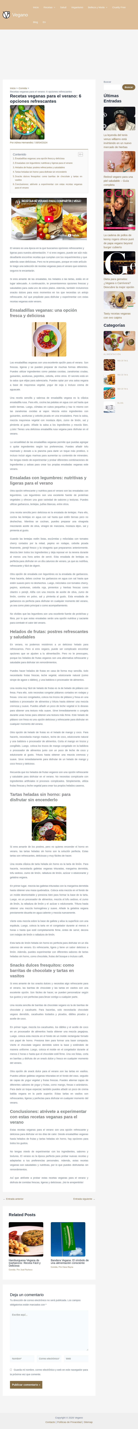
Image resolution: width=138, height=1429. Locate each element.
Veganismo (77, 7)
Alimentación (112, 354)
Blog (35, 22)
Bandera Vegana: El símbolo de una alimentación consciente (70, 1261)
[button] (53, 7)
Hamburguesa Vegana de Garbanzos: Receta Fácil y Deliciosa (25, 1263)
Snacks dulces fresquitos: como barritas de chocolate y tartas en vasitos (48, 178)
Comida (12, 1270)
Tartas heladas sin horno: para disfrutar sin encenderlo (41, 172)
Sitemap (88, 1422)
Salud (63, 7)
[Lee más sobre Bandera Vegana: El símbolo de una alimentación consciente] (68, 1239)
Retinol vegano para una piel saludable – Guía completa (118, 180)
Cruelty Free (119, 7)
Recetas (48, 7)
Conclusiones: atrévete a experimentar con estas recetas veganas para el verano (48, 186)
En (44, 22)
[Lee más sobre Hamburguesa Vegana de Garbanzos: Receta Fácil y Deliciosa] (26, 1239)
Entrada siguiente (84, 1199)
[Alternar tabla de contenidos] (79, 154)
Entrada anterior (13, 1199)
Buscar (107, 82)
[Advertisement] (69, 49)
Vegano (20, 14)
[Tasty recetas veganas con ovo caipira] (119, 300)
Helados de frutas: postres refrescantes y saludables (40, 167)
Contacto (50, 1422)
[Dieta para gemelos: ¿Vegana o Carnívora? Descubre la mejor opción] (119, 262)
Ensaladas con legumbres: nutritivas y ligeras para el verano (44, 163)
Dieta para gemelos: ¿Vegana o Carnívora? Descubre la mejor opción (119, 283)
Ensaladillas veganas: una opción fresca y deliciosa (39, 158)
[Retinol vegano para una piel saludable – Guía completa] (119, 161)
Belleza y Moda (96, 7)
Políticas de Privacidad (69, 1422)
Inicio (36, 7)
